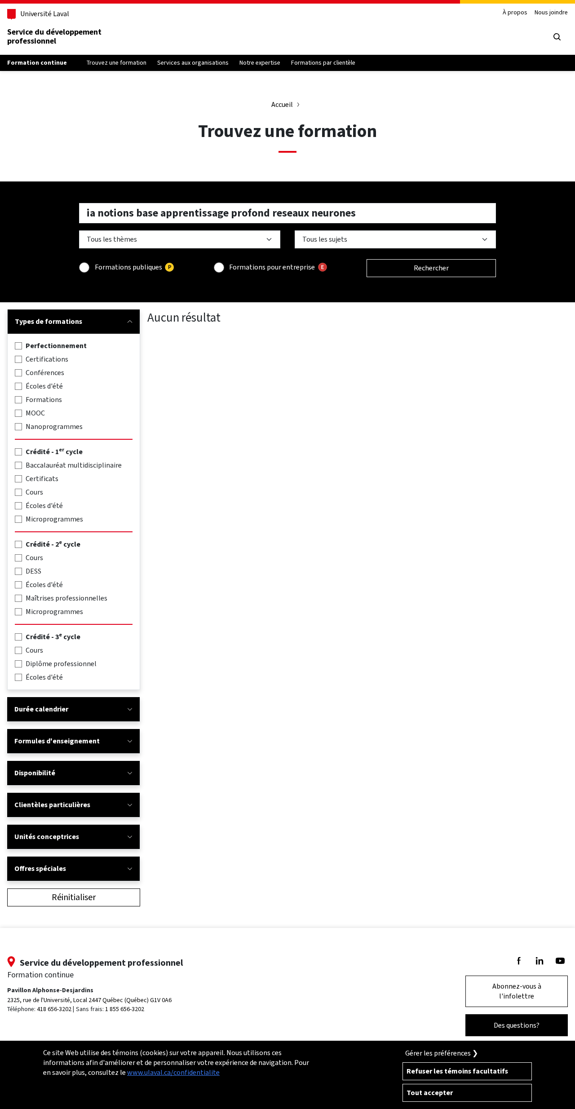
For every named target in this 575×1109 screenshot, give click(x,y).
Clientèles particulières (52, 804)
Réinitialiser (74, 897)
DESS (33, 571)
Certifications (47, 359)
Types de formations (48, 321)
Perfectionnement (56, 345)
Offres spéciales (40, 868)
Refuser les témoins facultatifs (457, 1071)
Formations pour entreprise (272, 267)
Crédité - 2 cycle (53, 544)
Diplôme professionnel (61, 663)
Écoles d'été (44, 386)
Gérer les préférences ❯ (441, 1053)
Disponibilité (34, 773)
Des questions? (517, 1025)
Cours (34, 492)
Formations (44, 399)
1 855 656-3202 (124, 1009)
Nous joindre (551, 13)
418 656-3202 (54, 1009)
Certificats (42, 478)
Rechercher (431, 268)
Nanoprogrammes (54, 426)
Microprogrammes (54, 519)
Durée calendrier (41, 709)
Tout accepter (430, 1092)
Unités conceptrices (46, 836)
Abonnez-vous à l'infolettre (516, 991)
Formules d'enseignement (57, 741)
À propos (515, 13)
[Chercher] (557, 37)
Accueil (282, 104)
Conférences (45, 372)
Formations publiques (128, 267)
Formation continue (37, 62)
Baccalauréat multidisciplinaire (74, 465)
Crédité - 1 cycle (54, 451)
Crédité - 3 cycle (53, 636)
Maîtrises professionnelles (66, 598)
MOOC (35, 413)
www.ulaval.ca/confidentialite (173, 1072)
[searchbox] (287, 213)
